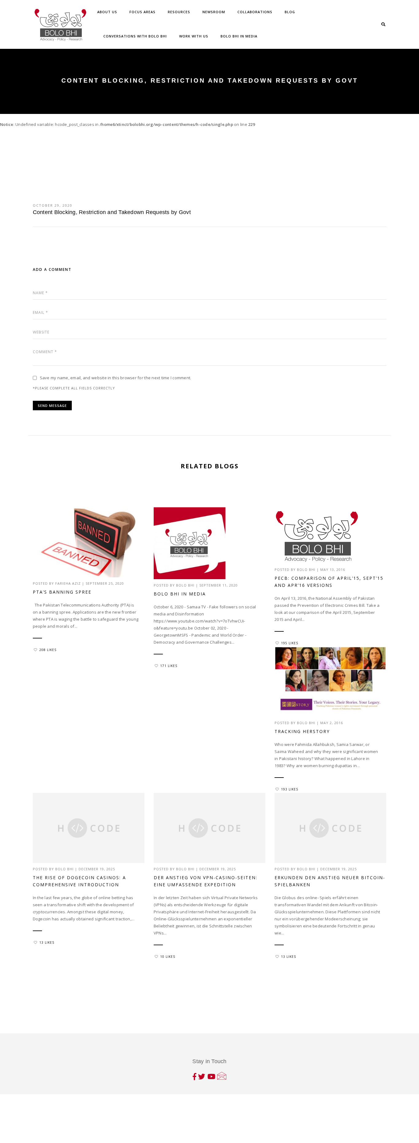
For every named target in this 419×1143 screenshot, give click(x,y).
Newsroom (213, 12)
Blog (290, 12)
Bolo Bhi (185, 585)
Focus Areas (142, 12)
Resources (179, 12)
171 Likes (168, 666)
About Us (107, 12)
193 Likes (289, 789)
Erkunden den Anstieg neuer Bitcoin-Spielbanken (330, 881)
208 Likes (47, 650)
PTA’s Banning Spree (62, 592)
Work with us (193, 36)
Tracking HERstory (302, 731)
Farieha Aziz (68, 583)
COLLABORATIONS (254, 12)
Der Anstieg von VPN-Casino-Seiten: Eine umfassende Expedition (205, 881)
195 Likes (289, 643)
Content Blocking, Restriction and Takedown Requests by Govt (112, 212)
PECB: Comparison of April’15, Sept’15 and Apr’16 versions (329, 581)
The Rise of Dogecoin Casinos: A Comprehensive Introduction (79, 881)
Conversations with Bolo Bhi (135, 36)
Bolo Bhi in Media (239, 36)
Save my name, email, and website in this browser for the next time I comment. (115, 377)
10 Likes (167, 956)
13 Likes (46, 942)
